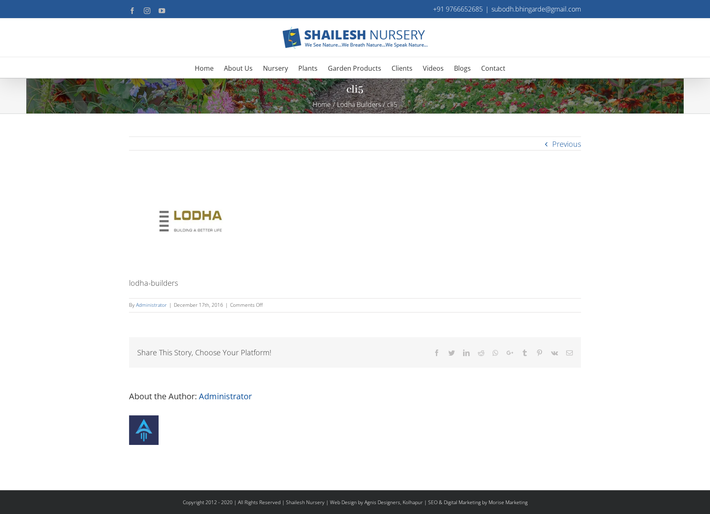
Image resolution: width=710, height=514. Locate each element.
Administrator (151, 304)
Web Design (343, 502)
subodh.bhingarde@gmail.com (536, 9)
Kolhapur (413, 502)
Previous (566, 144)
